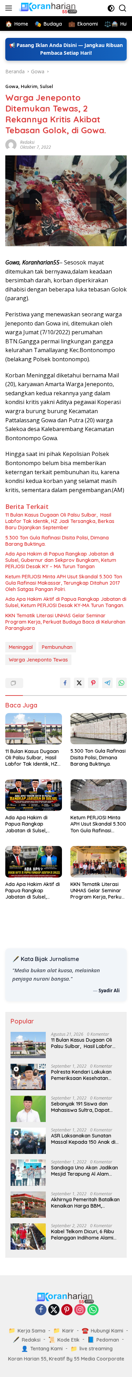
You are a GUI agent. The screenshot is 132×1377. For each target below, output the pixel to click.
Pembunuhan (57, 647)
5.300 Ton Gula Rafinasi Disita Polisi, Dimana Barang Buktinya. (57, 541)
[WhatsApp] (93, 1310)
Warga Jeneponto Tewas (38, 660)
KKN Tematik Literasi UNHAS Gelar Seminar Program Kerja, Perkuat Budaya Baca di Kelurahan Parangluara (65, 621)
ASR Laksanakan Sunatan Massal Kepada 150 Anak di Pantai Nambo (83, 1139)
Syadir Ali (109, 990)
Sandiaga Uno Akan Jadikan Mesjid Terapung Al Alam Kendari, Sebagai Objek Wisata (84, 1170)
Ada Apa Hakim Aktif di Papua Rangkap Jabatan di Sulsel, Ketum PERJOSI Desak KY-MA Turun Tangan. (65, 602)
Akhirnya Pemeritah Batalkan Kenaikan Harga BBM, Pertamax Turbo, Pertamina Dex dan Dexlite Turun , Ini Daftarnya (85, 1202)
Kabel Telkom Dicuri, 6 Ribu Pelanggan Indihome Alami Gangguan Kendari (82, 1234)
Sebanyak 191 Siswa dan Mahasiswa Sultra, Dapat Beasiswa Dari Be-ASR (80, 1107)
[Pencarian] (123, 8)
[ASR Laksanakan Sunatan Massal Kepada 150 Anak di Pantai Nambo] (28, 1141)
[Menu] (10, 8)
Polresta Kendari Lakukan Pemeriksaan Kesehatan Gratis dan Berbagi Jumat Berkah (81, 1075)
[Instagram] (80, 1310)
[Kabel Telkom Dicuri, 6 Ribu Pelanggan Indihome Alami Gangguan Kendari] (28, 1236)
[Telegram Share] (107, 683)
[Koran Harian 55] (49, 8)
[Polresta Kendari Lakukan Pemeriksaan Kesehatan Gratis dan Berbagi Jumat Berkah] (28, 1077)
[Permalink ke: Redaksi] (11, 144)
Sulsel (46, 86)
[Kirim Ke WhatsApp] (121, 683)
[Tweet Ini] (79, 683)
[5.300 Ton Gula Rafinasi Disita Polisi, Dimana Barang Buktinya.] (98, 729)
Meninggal (21, 647)
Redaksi (27, 142)
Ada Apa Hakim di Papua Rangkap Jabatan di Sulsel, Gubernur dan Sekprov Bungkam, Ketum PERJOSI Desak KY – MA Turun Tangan (60, 560)
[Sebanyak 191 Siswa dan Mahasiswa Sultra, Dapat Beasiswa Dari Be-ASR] (28, 1109)
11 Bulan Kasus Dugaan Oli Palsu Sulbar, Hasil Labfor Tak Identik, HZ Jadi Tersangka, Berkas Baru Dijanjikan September (59, 521)
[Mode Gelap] (111, 8)
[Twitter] (53, 1310)
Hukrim (29, 86)
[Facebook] (40, 1310)
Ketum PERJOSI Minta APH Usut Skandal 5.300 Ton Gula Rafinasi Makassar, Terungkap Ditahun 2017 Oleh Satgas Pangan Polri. (63, 582)
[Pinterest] (67, 1310)
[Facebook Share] (65, 683)
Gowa (11, 86)
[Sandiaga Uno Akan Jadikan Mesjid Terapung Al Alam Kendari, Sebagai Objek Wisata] (28, 1173)
